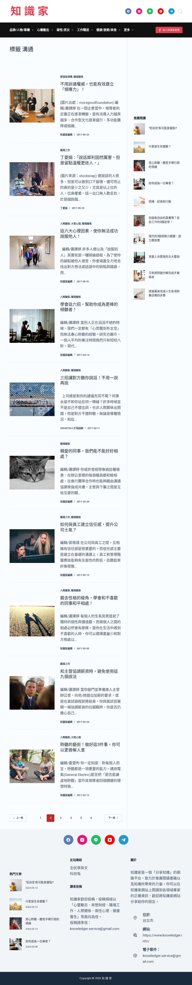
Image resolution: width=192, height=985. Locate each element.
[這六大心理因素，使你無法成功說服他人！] (32, 252)
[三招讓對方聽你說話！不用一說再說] (32, 399)
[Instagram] (139, 11)
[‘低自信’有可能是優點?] (139, 129)
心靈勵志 (43, 30)
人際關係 (65, 223)
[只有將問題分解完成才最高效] (139, 275)
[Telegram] (171, 11)
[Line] (150, 11)
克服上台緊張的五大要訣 (164, 256)
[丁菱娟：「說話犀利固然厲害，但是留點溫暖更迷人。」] (32, 179)
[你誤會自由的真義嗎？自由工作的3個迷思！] (139, 220)
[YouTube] (161, 11)
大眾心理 (76, 223)
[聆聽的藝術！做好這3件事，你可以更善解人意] (32, 766)
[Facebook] (128, 11)
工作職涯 (83, 30)
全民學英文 (79, 868)
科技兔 (75, 874)
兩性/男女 (63, 30)
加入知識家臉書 (171, 29)
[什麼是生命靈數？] (139, 147)
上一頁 (19, 818)
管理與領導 (66, 76)
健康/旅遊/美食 (106, 30)
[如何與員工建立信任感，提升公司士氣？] (32, 546)
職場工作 (65, 150)
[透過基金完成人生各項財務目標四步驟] (139, 294)
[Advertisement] (158, 71)
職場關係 (78, 76)
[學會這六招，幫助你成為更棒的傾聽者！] (32, 326)
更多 (127, 30)
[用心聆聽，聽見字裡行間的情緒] (139, 165)
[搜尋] (180, 11)
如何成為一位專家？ (161, 183)
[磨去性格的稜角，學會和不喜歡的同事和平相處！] (32, 619)
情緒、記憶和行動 (160, 201)
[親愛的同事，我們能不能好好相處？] (32, 473)
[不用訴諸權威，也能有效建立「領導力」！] (32, 106)
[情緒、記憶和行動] (139, 202)
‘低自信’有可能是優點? (163, 128)
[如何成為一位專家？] (139, 184)
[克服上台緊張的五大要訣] (139, 257)
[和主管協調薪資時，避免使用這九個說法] (32, 693)
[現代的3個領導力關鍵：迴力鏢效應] (139, 239)
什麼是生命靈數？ (160, 146)
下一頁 (111, 818)
